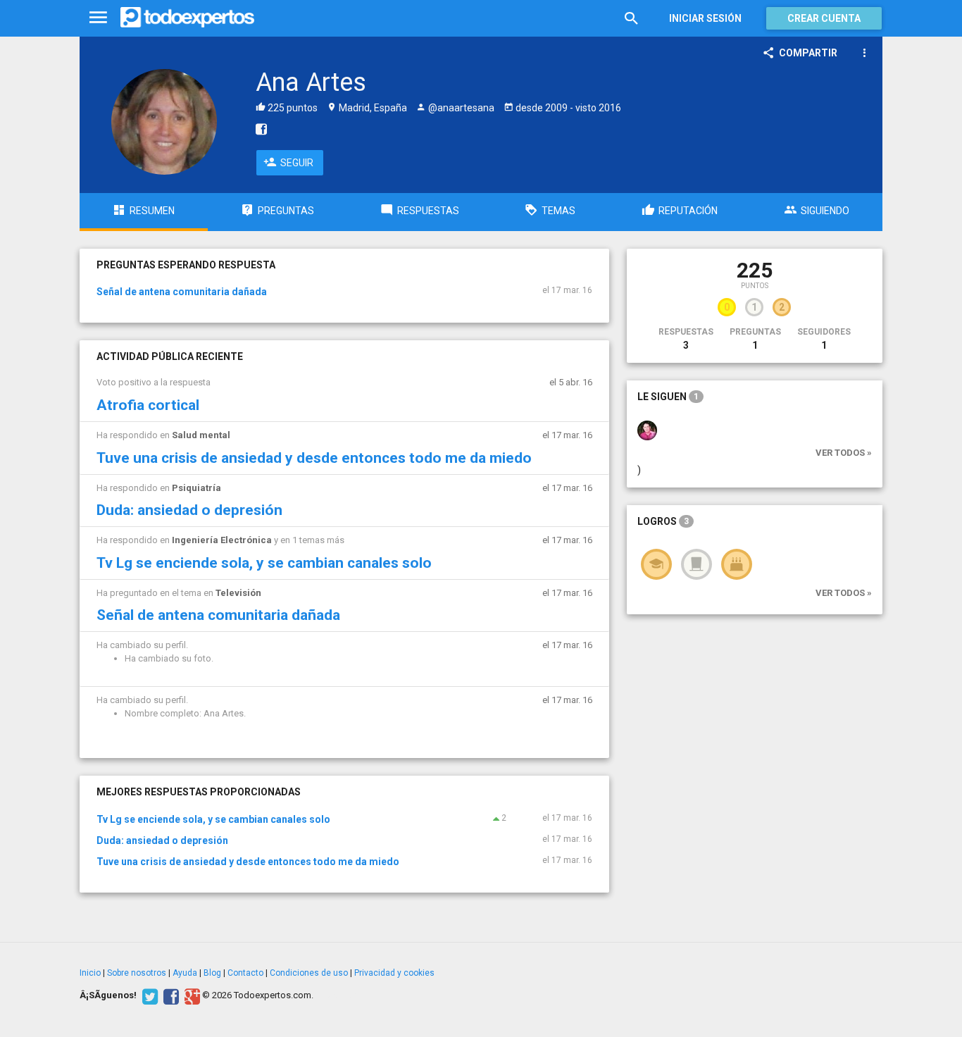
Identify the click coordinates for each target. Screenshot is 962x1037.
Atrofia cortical (147, 405)
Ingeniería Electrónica (222, 540)
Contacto (245, 973)
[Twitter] (148, 995)
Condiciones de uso (309, 973)
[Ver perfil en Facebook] (258, 129)
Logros (663, 521)
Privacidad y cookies (394, 973)
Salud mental (201, 435)
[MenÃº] (98, 18)
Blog (212, 973)
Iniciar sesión (705, 18)
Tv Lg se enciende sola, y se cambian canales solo (264, 562)
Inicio (90, 973)
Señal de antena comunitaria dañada (181, 291)
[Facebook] (169, 995)
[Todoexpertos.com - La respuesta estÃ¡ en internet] (187, 17)
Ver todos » (844, 452)
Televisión (238, 593)
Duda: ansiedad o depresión (189, 510)
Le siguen (668, 396)
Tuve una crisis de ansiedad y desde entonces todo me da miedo (314, 457)
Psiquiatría (196, 488)
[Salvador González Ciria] (647, 429)
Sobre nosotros (136, 973)
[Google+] (190, 995)
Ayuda (185, 973)
